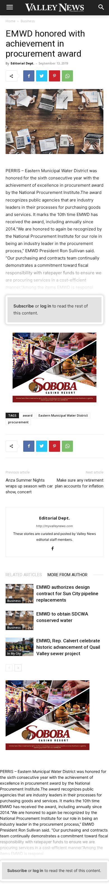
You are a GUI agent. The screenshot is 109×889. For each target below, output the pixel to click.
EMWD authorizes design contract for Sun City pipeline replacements (67, 593)
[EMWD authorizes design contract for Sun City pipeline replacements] (20, 593)
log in (45, 306)
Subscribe (23, 306)
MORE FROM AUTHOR (67, 574)
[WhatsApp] (67, 75)
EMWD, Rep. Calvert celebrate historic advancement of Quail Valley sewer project (68, 647)
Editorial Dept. (22, 63)
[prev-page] (9, 667)
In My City (14, 653)
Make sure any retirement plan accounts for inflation (79, 483)
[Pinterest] (54, 75)
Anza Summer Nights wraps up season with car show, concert (29, 486)
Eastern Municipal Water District (63, 415)
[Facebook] (28, 75)
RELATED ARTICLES (24, 574)
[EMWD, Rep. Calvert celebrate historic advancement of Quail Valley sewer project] (20, 647)
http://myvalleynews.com (54, 526)
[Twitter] (41, 75)
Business (28, 21)
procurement (18, 422)
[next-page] (18, 667)
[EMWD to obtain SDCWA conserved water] (20, 620)
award (27, 415)
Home (10, 21)
